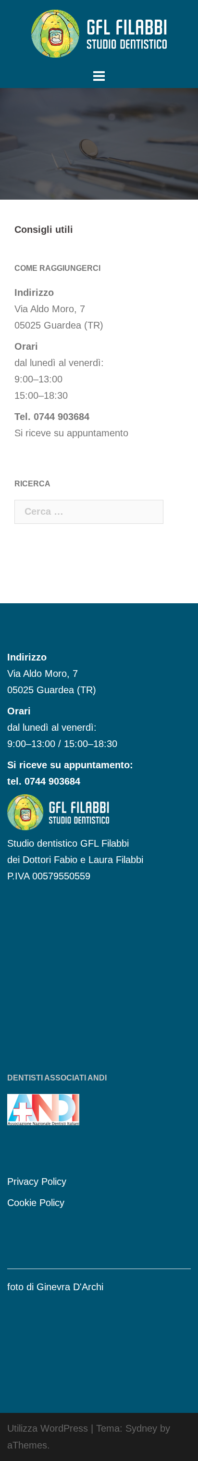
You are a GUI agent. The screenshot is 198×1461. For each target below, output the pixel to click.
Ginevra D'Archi (70, 1287)
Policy (53, 1181)
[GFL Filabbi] (99, 32)
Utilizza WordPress (47, 1428)
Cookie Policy (35, 1202)
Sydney (141, 1428)
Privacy (24, 1181)
